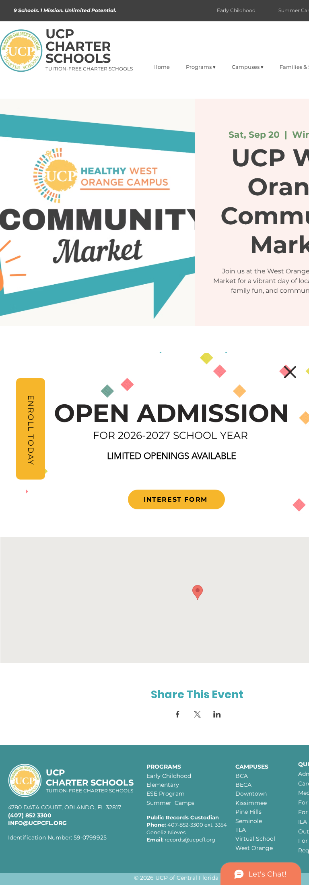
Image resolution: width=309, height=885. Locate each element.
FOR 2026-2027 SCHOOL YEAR (170, 435)
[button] (290, 372)
